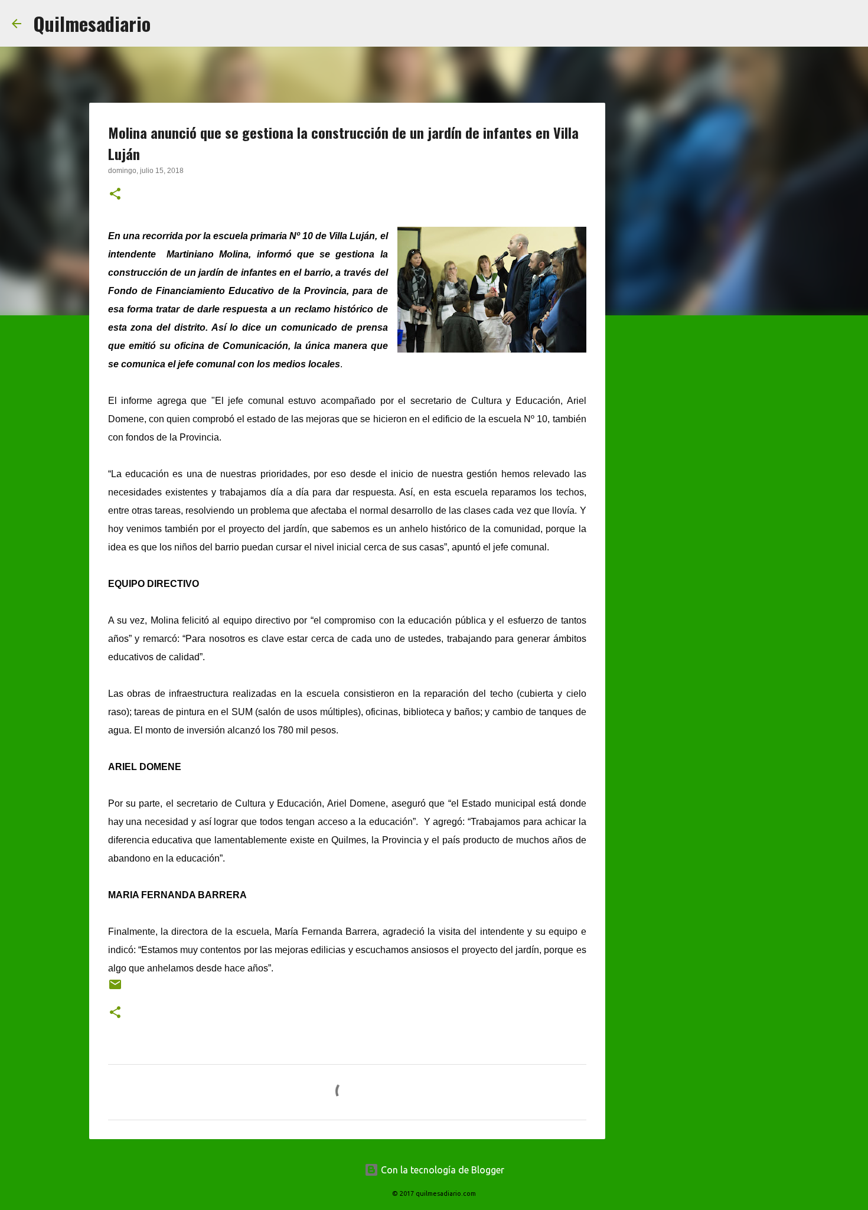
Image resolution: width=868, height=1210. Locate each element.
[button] (115, 195)
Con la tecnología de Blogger (441, 1170)
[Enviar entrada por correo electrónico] (115, 989)
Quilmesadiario (92, 23)
